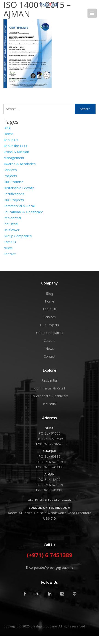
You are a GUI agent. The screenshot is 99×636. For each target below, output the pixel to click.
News (8, 248)
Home (8, 133)
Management (13, 157)
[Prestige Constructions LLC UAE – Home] (49, 5)
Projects (10, 175)
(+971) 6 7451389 (49, 555)
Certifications (13, 193)
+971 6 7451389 (52, 462)
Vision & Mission (16, 151)
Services (10, 169)
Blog (7, 127)
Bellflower (11, 230)
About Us (10, 139)
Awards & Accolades (19, 163)
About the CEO (15, 145)
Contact (9, 254)
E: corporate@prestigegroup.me (49, 567)
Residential (12, 218)
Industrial (10, 224)
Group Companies (17, 236)
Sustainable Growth (18, 187)
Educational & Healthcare (23, 212)
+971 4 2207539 (52, 439)
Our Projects (13, 200)
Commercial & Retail (19, 206)
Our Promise (13, 181)
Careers (9, 242)
